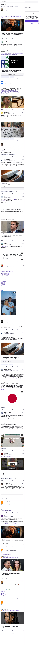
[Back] (1, 1)
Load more (12, 633)
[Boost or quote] (6, 38)
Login (32, 23)
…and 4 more (15, 191)
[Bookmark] (17, 38)
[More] (23, 38)
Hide (22, 97)
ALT (22, 136)
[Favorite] (12, 38)
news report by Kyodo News (13, 377)
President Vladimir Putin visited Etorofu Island (11, 378)
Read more (2, 389)
